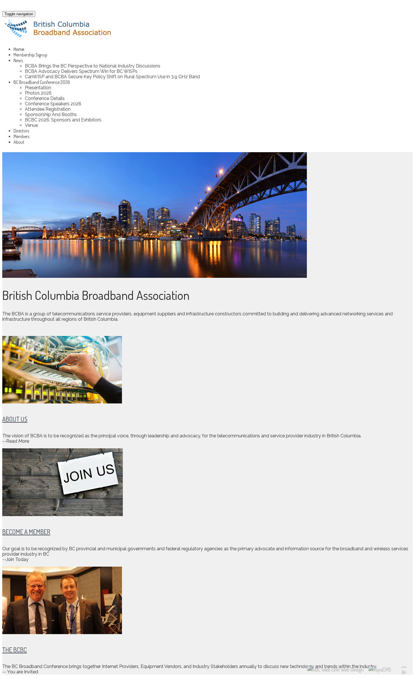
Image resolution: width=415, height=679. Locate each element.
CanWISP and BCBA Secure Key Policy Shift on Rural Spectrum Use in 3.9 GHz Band (112, 76)
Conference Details (45, 98)
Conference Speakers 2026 (53, 103)
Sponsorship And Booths (51, 114)
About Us (14, 419)
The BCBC (14, 650)
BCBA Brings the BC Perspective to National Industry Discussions (92, 66)
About (19, 142)
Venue (31, 125)
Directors (21, 131)
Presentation (38, 87)
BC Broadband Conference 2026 (42, 82)
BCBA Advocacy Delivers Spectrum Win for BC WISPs (81, 71)
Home (19, 49)
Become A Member (26, 532)
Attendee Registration (48, 109)
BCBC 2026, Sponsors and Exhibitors (63, 120)
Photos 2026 (38, 93)
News (18, 60)
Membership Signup (30, 55)
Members (21, 136)
